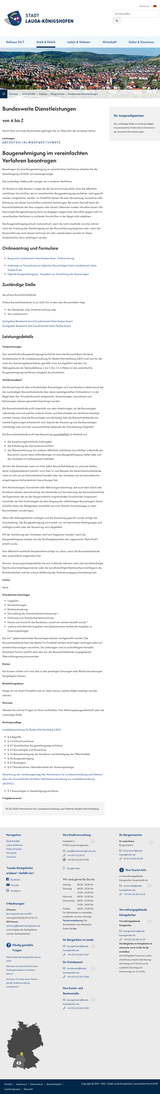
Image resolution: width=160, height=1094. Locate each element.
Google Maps (73, 868)
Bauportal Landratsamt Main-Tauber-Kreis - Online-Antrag (41, 258)
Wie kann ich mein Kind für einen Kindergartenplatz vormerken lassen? (22, 969)
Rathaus (43, 94)
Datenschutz (36, 1084)
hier (75, 928)
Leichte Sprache (12, 1089)
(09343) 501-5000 (133, 858)
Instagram (16, 890)
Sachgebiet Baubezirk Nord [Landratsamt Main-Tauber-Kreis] (37, 321)
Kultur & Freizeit (14, 849)
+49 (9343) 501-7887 (78, 954)
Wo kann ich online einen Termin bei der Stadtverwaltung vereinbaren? (22, 982)
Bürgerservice (57, 94)
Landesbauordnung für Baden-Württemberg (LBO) (31, 729)
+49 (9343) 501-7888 (78, 976)
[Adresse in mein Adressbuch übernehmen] (93, 842)
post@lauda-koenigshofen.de (81, 851)
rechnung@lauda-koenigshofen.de (23, 925)
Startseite (13, 94)
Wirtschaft (109, 42)
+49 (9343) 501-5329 (134, 939)
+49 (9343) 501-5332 (134, 894)
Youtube (15, 885)
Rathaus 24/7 (15, 42)
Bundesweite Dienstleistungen (83, 94)
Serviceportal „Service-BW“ (19, 913)
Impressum (21, 1084)
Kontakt (8, 1084)
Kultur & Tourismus (141, 42)
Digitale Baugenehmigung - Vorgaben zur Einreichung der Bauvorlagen (48, 274)
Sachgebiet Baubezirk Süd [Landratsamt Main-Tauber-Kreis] (36, 326)
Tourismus (11, 856)
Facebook (15, 879)
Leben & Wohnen (78, 42)
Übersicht (28, 1089)
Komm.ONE (152, 1083)
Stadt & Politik (45, 42)
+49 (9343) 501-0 (76, 855)
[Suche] (117, 20)
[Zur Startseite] (38, 18)
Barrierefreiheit (54, 1084)
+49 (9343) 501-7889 (78, 1008)
